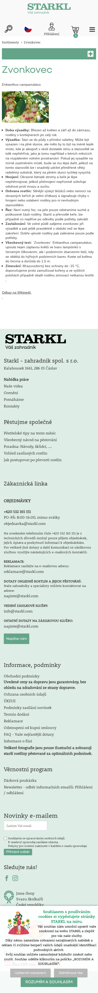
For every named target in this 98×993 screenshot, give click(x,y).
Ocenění (11, 392)
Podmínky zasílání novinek (28, 707)
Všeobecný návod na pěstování (30, 439)
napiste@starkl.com (21, 595)
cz (28, 28)
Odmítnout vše (71, 973)
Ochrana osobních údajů (25, 694)
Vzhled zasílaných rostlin (25, 452)
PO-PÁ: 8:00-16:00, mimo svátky (32, 517)
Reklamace (13, 720)
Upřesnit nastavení (30, 973)
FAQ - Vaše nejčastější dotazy (29, 734)
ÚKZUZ (10, 700)
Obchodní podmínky (45, 681)
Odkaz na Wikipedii (16, 292)
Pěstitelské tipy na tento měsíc (30, 432)
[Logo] (49, 9)
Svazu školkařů (29, 898)
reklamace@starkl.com (24, 571)
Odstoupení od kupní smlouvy (30, 727)
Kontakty (12, 405)
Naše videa (13, 385)
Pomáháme (14, 399)
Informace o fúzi (18, 740)
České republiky (30, 904)
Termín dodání (16, 714)
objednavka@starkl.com (25, 523)
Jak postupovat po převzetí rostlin (33, 459)
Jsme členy (25, 893)
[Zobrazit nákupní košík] (75, 29)
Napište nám (16, 638)
